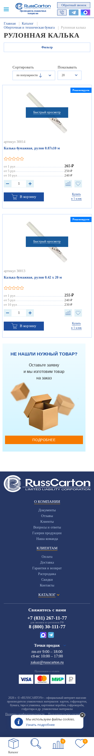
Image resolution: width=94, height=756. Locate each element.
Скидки (47, 580)
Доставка (47, 562)
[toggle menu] (6, 9)
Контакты (47, 585)
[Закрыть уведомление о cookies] (82, 715)
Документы (47, 510)
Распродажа (47, 574)
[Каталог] (13, 743)
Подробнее (43, 440)
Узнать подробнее (40, 724)
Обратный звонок (73, 5)
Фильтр (47, 47)
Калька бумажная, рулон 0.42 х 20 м (33, 277)
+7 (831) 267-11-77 (47, 618)
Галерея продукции (47, 533)
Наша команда (47, 539)
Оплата (47, 557)
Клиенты (47, 521)
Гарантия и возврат (47, 568)
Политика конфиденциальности (24, 714)
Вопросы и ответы (47, 527)
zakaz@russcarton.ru (47, 662)
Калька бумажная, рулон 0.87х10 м (32, 148)
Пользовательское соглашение (67, 714)
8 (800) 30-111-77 (47, 626)
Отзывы (47, 516)
